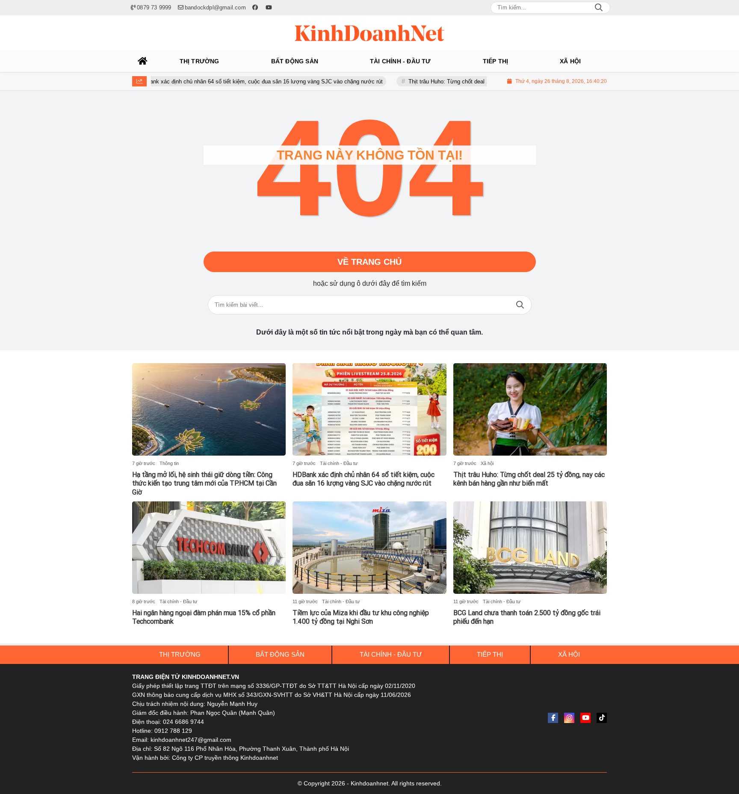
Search (598, 8)
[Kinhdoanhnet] (369, 32)
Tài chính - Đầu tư (339, 463)
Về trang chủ (369, 262)
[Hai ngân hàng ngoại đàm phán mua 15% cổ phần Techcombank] (209, 547)
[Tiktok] (602, 718)
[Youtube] (585, 718)
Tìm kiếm (520, 304)
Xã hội (487, 463)
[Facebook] (553, 718)
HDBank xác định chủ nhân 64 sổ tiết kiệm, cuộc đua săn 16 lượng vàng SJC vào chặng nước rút (238, 81)
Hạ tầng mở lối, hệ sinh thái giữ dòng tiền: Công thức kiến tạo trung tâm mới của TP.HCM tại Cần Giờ (204, 484)
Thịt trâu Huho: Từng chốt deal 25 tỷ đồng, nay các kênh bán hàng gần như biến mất (529, 479)
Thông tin (169, 463)
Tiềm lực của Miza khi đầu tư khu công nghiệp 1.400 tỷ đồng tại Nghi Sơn (361, 617)
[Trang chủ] (143, 61)
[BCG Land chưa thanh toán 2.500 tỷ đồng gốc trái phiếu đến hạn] (530, 547)
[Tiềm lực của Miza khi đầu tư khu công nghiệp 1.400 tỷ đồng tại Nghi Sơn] (369, 547)
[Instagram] (569, 718)
